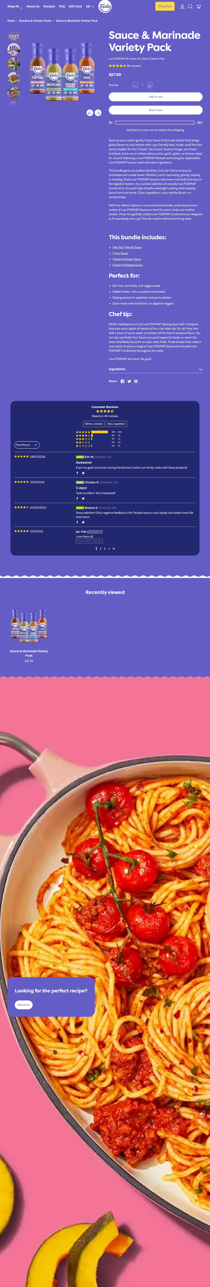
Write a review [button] (94, 424)
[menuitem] (13, 35)
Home (11, 20)
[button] (90, 6)
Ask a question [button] (116, 424)
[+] (150, 85)
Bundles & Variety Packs (35, 20)
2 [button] (100, 549)
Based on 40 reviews (105, 416)
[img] (21, 456)
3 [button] (104, 549)
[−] (135, 85)
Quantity (113, 84)
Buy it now (155, 110)
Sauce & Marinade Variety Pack (77, 20)
